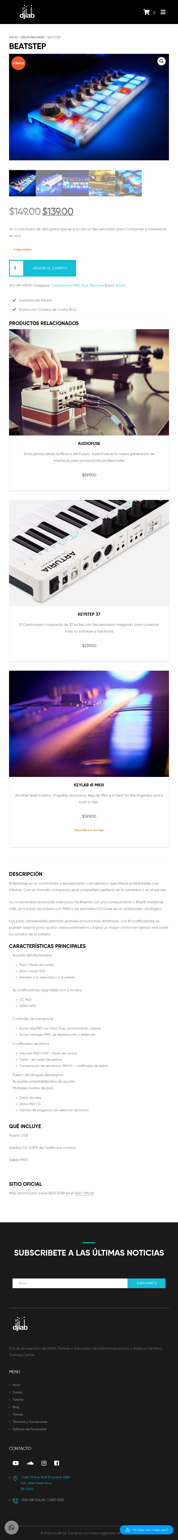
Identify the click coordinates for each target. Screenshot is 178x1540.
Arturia (120, 285)
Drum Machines (32, 37)
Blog (16, 1407)
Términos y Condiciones (30, 1422)
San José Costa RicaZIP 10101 (45, 1483)
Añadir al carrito (50, 268)
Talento (18, 1400)
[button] (161, 61)
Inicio (13, 37)
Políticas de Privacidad (29, 1429)
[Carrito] (146, 13)
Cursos (17, 1392)
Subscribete (147, 1283)
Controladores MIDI (65, 285)
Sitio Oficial (84, 1193)
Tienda (18, 1414)
